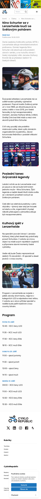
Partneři (6, 475)
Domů (4, 19)
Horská (6, 449)
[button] (37, 12)
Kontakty (6, 478)
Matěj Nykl (6, 35)
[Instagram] (20, 428)
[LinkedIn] (14, 428)
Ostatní (6, 452)
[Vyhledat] (25, 11)
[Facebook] (27, 428)
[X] (8, 428)
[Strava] (33, 428)
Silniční (6, 455)
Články (13, 19)
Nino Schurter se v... (28, 19)
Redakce (6, 472)
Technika (6, 446)
